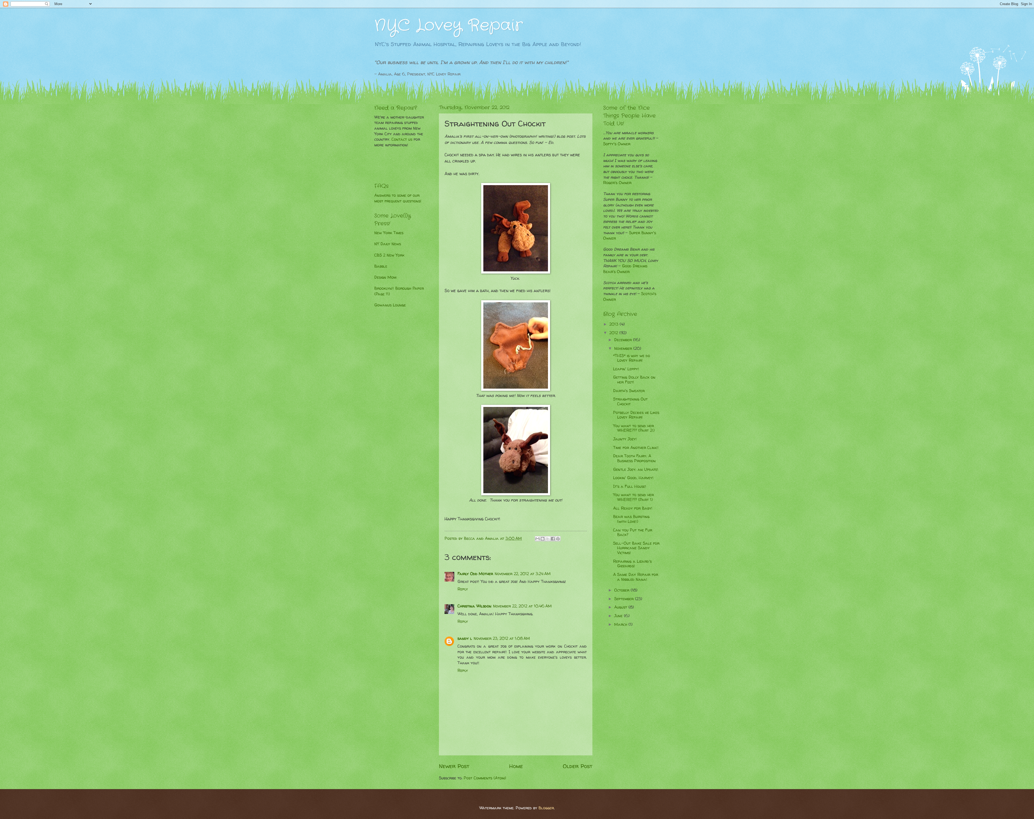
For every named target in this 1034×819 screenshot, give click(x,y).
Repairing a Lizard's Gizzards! (632, 564)
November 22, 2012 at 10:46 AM (522, 606)
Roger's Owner (617, 182)
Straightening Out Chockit (630, 401)
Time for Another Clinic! (636, 447)
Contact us (402, 139)
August (621, 607)
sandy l (464, 638)
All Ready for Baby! (632, 508)
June (619, 615)
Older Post (577, 766)
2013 (614, 324)
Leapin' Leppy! (626, 369)
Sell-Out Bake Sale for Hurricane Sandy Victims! (636, 548)
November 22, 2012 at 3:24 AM (523, 573)
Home (516, 766)
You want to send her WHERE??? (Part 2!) (634, 428)
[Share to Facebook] (553, 538)
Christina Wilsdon (474, 606)
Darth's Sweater (629, 390)
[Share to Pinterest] (558, 538)
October (622, 590)
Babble (380, 266)
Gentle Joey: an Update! (635, 469)
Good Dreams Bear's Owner (625, 268)
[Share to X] (547, 538)
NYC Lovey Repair (448, 25)
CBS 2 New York (389, 255)
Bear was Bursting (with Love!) (631, 519)
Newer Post (454, 766)
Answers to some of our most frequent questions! (397, 198)
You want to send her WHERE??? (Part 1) (633, 497)
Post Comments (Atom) (485, 778)
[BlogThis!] (542, 538)
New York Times (388, 233)
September (624, 599)
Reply (462, 589)
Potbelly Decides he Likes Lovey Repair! (636, 415)
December (623, 340)
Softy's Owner (616, 144)
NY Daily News (387, 244)
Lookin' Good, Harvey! (633, 478)
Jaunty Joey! (625, 439)
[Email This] (537, 538)
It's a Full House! (629, 486)
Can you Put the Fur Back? (632, 532)
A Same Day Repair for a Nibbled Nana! (635, 577)
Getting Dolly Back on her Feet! (634, 380)
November (623, 348)
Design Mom (385, 277)
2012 (614, 333)
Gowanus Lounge (390, 305)
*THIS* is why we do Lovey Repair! (631, 358)
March (621, 624)
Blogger (546, 808)
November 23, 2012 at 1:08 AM (502, 638)
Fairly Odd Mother (475, 573)
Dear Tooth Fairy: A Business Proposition (634, 458)
